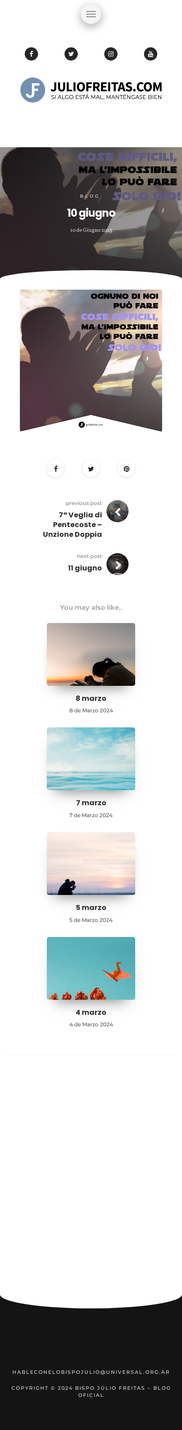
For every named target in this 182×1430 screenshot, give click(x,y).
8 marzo (91, 698)
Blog (90, 196)
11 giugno (85, 568)
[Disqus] (91, 1178)
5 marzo (91, 907)
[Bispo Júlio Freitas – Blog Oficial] (91, 117)
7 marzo (91, 803)
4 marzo (91, 1012)
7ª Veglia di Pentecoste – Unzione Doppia (72, 524)
